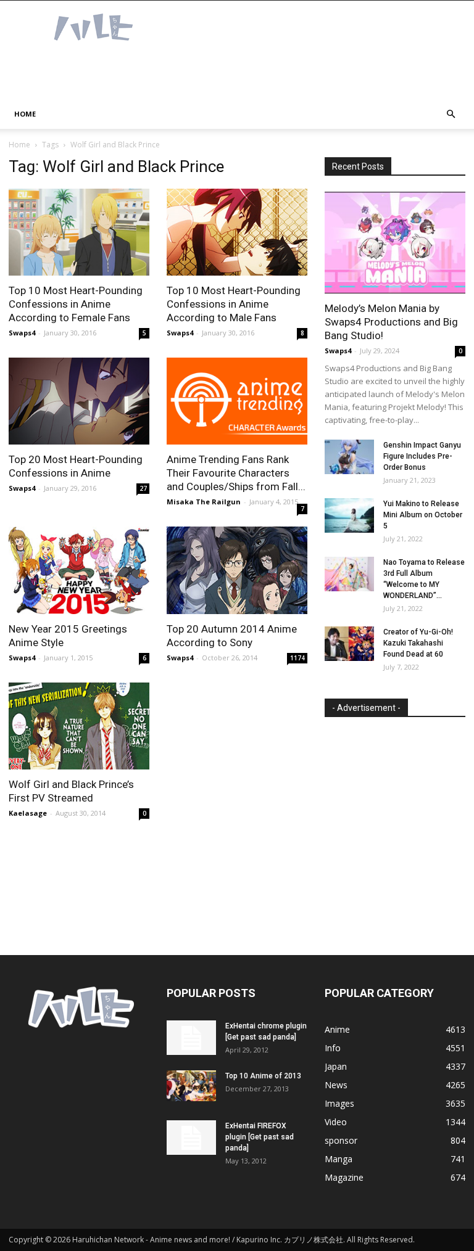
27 (143, 488)
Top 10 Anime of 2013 (263, 1076)
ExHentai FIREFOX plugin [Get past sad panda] (259, 1137)
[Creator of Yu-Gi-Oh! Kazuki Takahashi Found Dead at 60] (349, 643)
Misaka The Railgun (204, 501)
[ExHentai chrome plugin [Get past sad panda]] (191, 1037)
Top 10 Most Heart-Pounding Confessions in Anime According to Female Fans (76, 304)
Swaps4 (22, 332)
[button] (450, 114)
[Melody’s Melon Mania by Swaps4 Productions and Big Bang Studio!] (395, 242)
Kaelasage (28, 813)
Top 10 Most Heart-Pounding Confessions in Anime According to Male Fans (234, 304)
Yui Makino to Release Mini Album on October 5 (422, 514)
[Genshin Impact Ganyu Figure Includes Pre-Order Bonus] (349, 457)
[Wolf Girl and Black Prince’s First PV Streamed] (79, 726)
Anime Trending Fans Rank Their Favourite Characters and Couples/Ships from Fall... (236, 473)
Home (25, 113)
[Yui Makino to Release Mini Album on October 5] (349, 515)
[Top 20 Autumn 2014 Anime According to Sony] (237, 570)
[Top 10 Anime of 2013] (191, 1085)
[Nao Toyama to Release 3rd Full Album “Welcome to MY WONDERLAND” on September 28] (349, 574)
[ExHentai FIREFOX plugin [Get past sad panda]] (191, 1137)
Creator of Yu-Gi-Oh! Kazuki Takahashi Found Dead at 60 (418, 643)
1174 (297, 658)
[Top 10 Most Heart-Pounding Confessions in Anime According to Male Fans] (237, 232)
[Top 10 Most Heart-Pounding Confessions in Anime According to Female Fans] (79, 232)
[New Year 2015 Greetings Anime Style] (79, 570)
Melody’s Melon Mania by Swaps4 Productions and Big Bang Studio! (391, 322)
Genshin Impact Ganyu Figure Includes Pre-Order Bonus (422, 456)
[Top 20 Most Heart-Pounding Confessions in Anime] (79, 401)
